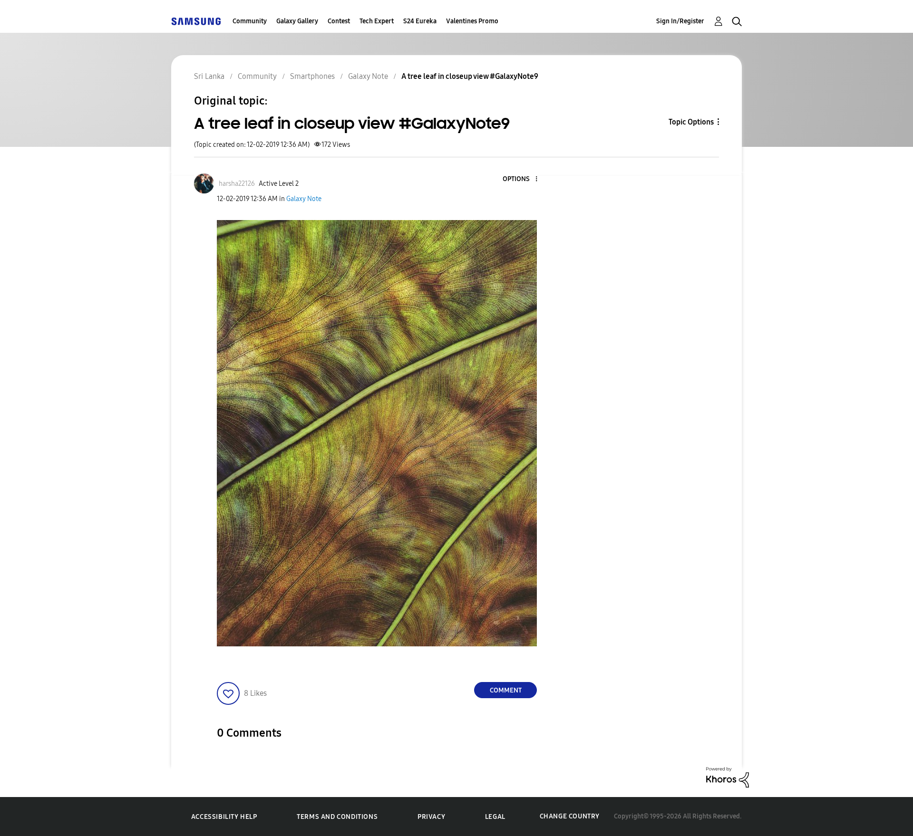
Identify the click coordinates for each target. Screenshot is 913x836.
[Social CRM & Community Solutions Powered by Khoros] (727, 776)
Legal (495, 817)
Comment (506, 690)
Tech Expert (376, 21)
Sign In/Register (680, 21)
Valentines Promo (472, 21)
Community (250, 21)
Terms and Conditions (337, 817)
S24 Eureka (420, 21)
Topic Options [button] (691, 121)
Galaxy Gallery (297, 21)
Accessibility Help (224, 817)
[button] (520, 179)
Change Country (570, 816)
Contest (339, 21)
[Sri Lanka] (196, 21)
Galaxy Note (303, 199)
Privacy (431, 817)
